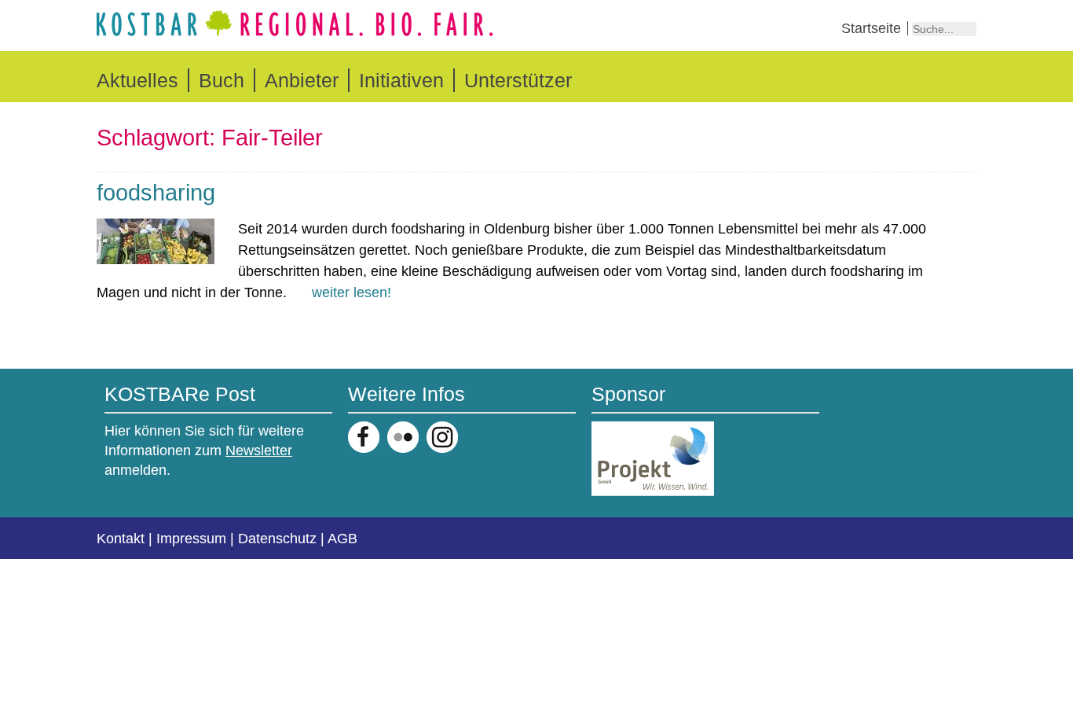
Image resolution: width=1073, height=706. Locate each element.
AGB (342, 538)
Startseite (871, 28)
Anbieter (302, 80)
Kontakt (121, 538)
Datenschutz (277, 538)
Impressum (191, 538)
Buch (221, 80)
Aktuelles (137, 80)
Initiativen (401, 80)
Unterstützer (518, 80)
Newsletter (258, 450)
